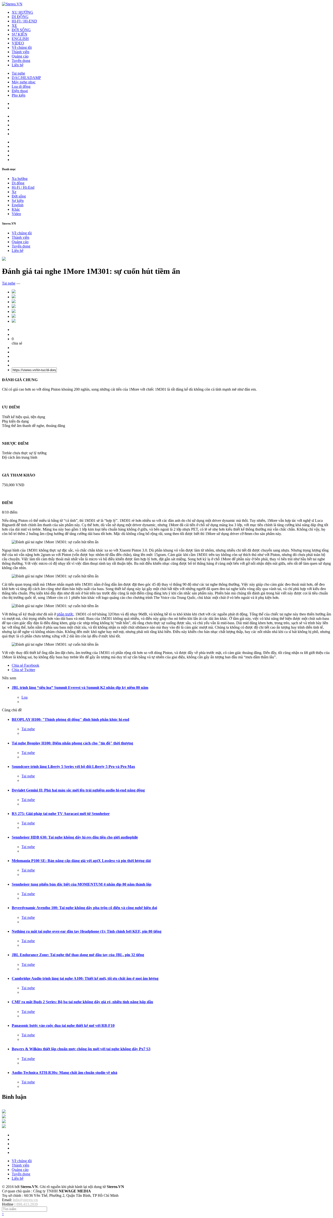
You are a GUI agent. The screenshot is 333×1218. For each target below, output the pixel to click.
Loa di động (21, 86)
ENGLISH (20, 39)
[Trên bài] (4, 259)
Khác (16, 209)
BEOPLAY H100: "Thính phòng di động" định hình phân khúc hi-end (70, 719)
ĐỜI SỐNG (21, 30)
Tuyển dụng (21, 61)
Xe (14, 192)
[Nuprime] (4, 1122)
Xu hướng (20, 179)
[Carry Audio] (4, 1117)
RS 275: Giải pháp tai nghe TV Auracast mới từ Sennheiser (61, 814)
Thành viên (20, 52)
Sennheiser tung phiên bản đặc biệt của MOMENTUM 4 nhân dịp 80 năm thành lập (81, 884)
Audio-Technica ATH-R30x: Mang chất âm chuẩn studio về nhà (64, 1072)
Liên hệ (17, 65)
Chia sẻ (25, 665)
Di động (18, 183)
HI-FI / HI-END (24, 21)
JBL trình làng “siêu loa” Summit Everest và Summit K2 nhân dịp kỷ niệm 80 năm (80, 687)
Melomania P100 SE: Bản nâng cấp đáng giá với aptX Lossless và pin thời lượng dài (81, 861)
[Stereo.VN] (12, 4)
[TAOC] (4, 1127)
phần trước (65, 614)
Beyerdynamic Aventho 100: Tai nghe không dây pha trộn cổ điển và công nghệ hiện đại (84, 908)
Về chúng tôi (22, 47)
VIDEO (18, 43)
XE (14, 25)
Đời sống (19, 196)
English (17, 205)
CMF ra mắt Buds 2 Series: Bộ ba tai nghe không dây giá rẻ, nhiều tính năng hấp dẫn (82, 1002)
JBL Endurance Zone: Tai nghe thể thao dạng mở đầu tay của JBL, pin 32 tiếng (78, 955)
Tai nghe (18, 73)
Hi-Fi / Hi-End (23, 187)
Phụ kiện (18, 95)
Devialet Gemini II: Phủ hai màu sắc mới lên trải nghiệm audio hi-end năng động (78, 790)
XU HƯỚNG (22, 12)
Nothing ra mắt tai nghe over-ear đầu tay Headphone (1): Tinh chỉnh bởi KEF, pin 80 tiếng (86, 931)
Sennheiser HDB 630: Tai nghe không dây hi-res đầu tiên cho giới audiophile (75, 837)
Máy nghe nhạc (24, 82)
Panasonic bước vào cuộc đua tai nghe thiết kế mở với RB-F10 (63, 1025)
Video (16, 214)
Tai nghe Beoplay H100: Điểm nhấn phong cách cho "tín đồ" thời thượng (72, 743)
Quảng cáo (20, 56)
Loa (24, 697)
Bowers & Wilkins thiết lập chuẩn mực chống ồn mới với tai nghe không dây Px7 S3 (81, 1049)
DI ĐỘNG (20, 17)
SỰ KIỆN (19, 34)
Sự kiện (18, 200)
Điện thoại (20, 91)
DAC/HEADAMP (26, 78)
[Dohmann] (4, 1112)
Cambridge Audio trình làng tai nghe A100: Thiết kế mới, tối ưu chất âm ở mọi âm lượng (85, 978)
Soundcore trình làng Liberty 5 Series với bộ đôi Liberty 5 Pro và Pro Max (73, 766)
